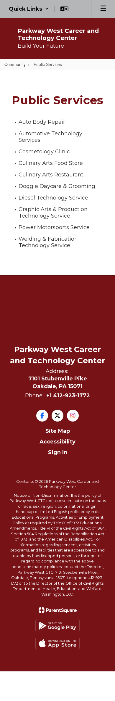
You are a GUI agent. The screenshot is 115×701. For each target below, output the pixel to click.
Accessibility (57, 441)
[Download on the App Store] (57, 643)
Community (15, 64)
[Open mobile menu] (103, 9)
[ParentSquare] (57, 610)
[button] (29, 9)
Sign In (57, 452)
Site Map (57, 431)
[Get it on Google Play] (57, 625)
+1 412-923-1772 (68, 395)
